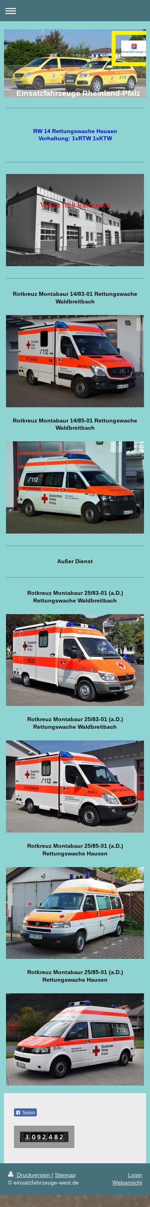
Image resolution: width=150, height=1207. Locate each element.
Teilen (28, 1113)
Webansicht (127, 1182)
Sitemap (65, 1175)
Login (135, 1175)
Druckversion (33, 1175)
